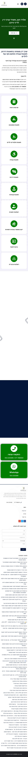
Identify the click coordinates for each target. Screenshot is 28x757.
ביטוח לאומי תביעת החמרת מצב (18, 702)
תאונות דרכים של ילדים (11, 734)
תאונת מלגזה (12, 704)
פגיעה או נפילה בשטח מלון (20, 711)
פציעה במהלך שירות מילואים (19, 681)
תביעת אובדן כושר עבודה (20, 715)
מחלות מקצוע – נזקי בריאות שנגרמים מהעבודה (15, 695)
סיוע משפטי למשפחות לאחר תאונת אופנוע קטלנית (14, 586)
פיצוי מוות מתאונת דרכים (20, 741)
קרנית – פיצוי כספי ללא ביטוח (19, 738)
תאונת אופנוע (7, 731)
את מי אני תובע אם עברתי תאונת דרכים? (16, 747)
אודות (24, 514)
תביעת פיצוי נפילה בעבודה (20, 713)
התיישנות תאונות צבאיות (20, 685)
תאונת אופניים (8, 729)
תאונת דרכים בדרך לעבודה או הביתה (17, 727)
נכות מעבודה (23, 720)
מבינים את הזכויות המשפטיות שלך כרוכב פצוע (15, 658)
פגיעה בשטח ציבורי (21, 704)
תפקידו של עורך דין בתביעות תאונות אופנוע (16, 665)
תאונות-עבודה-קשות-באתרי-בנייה (18, 679)
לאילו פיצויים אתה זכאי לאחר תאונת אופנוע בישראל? (14, 648)
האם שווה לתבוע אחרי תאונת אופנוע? (17, 652)
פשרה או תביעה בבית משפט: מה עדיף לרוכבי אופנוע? (13, 626)
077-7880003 (19, 458)
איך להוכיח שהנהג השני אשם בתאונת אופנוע (15, 595)
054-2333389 (9, 458)
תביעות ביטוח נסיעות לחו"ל (19, 688)
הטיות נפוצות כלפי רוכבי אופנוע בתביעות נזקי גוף (15, 603)
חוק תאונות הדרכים (21, 745)
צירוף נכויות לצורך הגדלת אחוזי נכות (17, 706)
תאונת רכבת (23, 725)
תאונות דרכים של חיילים (20, 736)
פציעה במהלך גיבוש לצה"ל (20, 683)
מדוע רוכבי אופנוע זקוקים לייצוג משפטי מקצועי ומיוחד (13, 605)
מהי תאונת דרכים (8, 741)
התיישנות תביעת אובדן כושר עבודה (18, 690)
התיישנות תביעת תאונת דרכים (8, 745)
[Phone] (25, 4)
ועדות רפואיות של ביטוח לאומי (19, 699)
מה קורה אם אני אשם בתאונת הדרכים (17, 743)
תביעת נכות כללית (7, 713)
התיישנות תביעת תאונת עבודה (11, 720)
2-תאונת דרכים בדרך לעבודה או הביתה (17, 718)
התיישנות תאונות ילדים (6, 711)
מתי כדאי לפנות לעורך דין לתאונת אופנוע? (16, 650)
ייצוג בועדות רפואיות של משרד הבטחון (17, 697)
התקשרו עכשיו (14, 454)
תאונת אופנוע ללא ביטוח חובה (19, 731)
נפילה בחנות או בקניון (8, 692)
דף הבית (24, 510)
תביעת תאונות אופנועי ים (20, 722)
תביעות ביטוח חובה (8, 722)
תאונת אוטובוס (22, 734)
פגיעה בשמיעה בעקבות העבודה (18, 708)
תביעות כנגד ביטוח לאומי (6, 715)
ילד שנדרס (3, 743)
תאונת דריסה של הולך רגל (20, 729)
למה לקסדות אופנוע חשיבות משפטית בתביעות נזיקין (14, 588)
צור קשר (24, 517)
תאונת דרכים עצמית (13, 725)
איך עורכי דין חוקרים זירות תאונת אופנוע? (16, 570)
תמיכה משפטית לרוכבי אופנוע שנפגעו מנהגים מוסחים (13, 597)
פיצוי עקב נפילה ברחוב (20, 692)
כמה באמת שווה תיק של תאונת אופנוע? (17, 619)
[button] (18, 4)
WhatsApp (14, 472)
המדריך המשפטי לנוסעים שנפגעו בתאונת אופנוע (15, 572)
